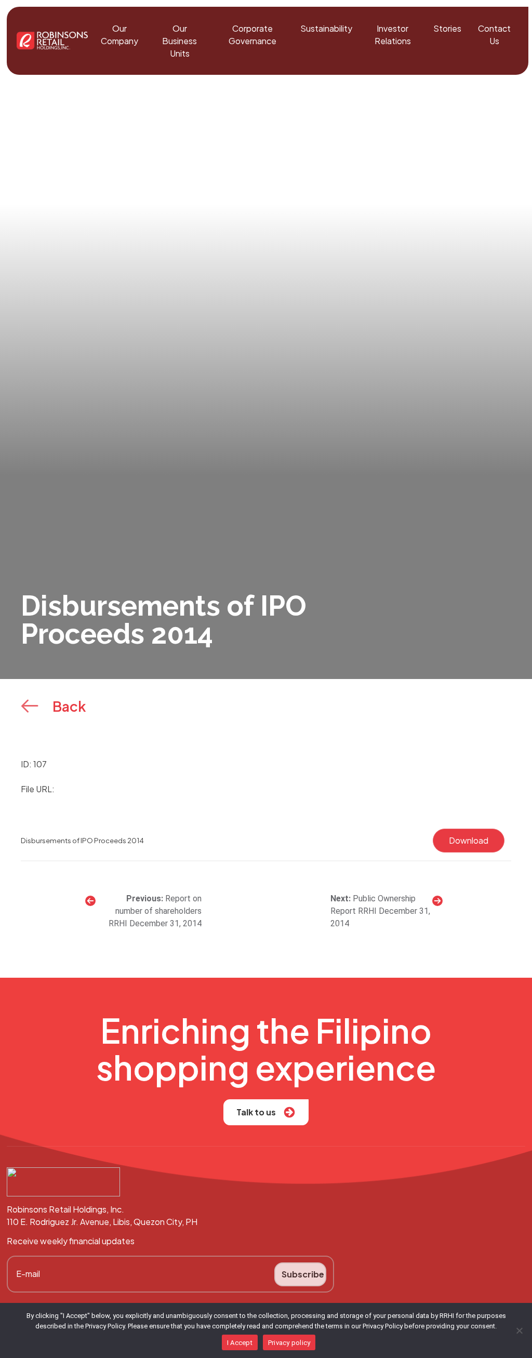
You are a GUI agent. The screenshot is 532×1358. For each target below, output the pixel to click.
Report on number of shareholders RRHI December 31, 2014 (155, 911)
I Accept (239, 1343)
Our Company (119, 34)
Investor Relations (393, 34)
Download (468, 840)
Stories (447, 28)
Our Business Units (179, 41)
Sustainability (326, 28)
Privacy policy (289, 1343)
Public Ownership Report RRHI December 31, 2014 (380, 911)
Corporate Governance (252, 34)
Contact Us (494, 34)
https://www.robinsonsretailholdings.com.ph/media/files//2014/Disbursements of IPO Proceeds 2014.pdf (263, 788)
